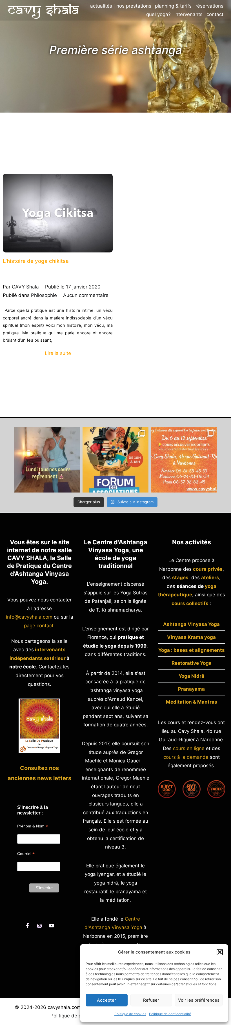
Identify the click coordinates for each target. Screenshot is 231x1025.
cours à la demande (185, 757)
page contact (39, 625)
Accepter (106, 1000)
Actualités (101, 6)
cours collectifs (190, 603)
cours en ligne (189, 748)
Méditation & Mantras (191, 702)
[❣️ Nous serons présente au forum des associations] (115, 460)
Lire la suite (58, 353)
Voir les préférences (198, 1000)
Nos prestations (133, 6)
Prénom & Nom (32, 826)
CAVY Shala (25, 287)
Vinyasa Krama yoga (191, 637)
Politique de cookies (130, 1014)
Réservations (209, 6)
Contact (214, 14)
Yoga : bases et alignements (191, 650)
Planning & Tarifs (173, 6)
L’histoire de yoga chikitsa (36, 261)
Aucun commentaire (85, 295)
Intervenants (188, 14)
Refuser (151, 1000)
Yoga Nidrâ (191, 676)
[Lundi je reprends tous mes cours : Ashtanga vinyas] (47, 460)
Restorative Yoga (192, 663)
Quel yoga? (158, 14)
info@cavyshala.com (29, 617)
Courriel (26, 853)
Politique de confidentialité (170, 1014)
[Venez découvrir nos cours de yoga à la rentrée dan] (184, 460)
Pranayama (191, 689)
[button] (220, 952)
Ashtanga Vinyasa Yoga (191, 624)
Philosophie (44, 295)
